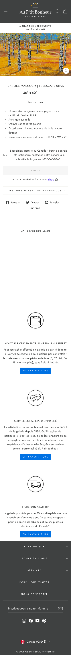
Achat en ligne (34, 558)
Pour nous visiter (34, 582)
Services (34, 570)
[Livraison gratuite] (35, 484)
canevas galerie (32, 124)
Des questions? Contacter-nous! (35, 190)
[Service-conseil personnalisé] (35, 398)
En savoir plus (35, 370)
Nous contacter (34, 594)
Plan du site (34, 546)
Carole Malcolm (21, 86)
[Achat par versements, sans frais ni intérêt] (35, 320)
